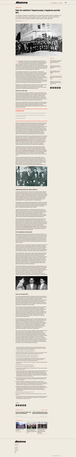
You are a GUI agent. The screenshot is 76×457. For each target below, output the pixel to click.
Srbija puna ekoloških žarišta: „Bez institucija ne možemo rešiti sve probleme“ (55, 72)
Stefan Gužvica (19, 20)
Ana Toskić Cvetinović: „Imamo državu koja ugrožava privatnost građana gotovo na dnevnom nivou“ (55, 61)
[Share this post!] (16, 405)
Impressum (17, 443)
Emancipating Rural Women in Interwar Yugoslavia (31, 359)
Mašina (28, 432)
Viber (16, 451)
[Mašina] (18, 2)
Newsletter (54, 2)
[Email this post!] (21, 405)
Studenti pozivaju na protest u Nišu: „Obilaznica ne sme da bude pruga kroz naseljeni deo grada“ (56, 82)
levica (17, 402)
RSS (15, 452)
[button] (66, 2)
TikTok (16, 450)
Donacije (60, 2)
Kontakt (16, 445)
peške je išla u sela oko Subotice (29, 150)
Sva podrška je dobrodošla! (20, 118)
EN (50, 2)
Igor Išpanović (39, 433)
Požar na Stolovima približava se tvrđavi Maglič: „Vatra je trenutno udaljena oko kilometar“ (56, 77)
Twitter (16, 448)
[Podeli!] (25, 405)
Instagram (17, 449)
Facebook (16, 447)
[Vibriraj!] (23, 405)
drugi (22, 397)
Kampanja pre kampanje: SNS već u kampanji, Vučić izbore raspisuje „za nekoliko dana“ (55, 66)
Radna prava (18, 7)
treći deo (24, 397)
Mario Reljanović (18, 431)
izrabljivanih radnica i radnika (30, 226)
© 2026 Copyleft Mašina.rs (56, 455)
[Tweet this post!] (19, 405)
